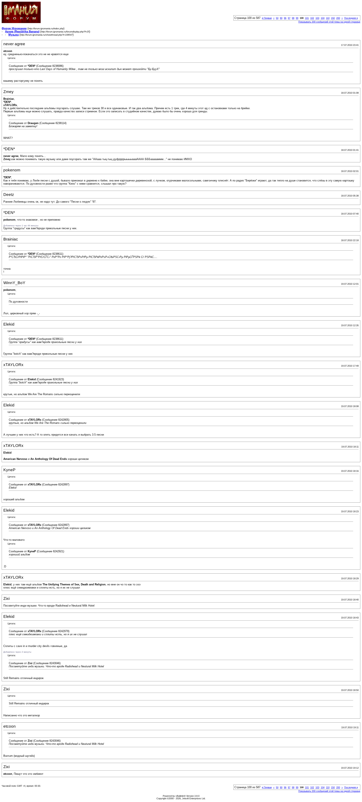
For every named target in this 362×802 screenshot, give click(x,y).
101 (307, 18)
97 (289, 18)
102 (312, 18)
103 (317, 18)
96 (285, 18)
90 (281, 18)
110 (328, 18)
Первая (267, 18)
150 (333, 18)
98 (293, 18)
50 (277, 18)
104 (323, 18)
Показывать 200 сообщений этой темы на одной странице (329, 22)
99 (297, 18)
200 (338, 18)
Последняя (351, 18)
